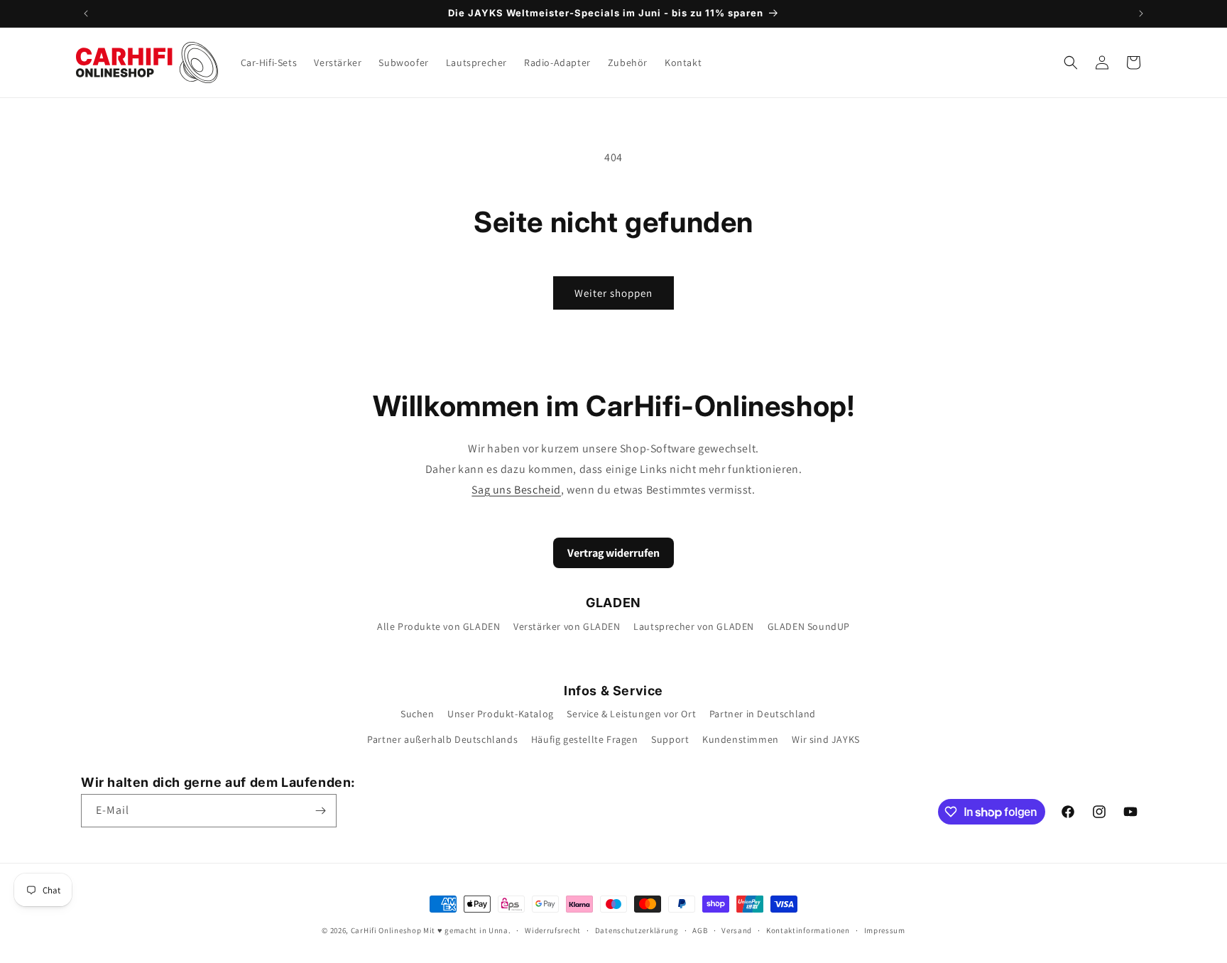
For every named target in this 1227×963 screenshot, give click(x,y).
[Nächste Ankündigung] (1141, 13)
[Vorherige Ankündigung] (86, 13)
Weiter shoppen (613, 293)
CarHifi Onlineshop (386, 930)
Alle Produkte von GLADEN (438, 626)
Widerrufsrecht (553, 930)
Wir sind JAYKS (825, 739)
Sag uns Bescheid (516, 489)
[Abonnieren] (320, 810)
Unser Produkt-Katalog (500, 713)
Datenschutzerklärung (637, 930)
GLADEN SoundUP (809, 626)
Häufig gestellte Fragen (584, 739)
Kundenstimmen (740, 739)
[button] (1070, 62)
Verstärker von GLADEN (567, 626)
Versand (736, 930)
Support (670, 739)
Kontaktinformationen (808, 930)
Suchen (417, 713)
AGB (699, 930)
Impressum (884, 930)
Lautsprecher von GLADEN (693, 626)
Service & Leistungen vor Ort (631, 713)
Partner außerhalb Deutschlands (442, 739)
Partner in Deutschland (762, 713)
